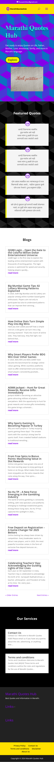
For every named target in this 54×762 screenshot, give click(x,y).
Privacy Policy (19, 745)
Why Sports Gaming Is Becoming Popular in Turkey (25, 424)
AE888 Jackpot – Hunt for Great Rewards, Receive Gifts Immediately (26, 390)
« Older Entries (11, 595)
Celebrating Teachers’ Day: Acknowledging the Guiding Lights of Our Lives (24, 565)
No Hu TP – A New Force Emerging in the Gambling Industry (24, 494)
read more (13, 272)
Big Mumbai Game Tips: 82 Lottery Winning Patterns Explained (24, 288)
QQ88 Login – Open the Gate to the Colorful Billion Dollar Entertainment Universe (27, 252)
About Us (26, 751)
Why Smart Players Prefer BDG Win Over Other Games (26, 356)
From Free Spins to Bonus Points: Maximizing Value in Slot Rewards (24, 458)
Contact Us (14, 632)
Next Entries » (43, 595)
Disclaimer (36, 748)
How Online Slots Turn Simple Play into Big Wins (26, 323)
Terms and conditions (21, 657)
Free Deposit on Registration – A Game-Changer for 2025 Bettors (26, 530)
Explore (12, 60)
